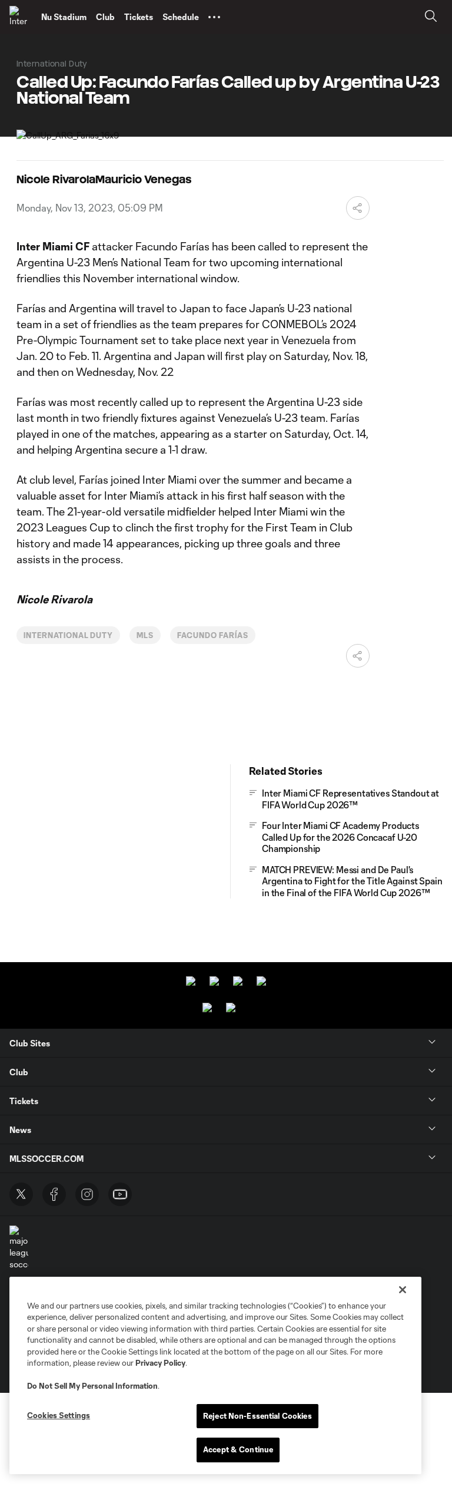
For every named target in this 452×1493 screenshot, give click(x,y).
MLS (145, 635)
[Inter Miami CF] (20, 17)
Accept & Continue (238, 1449)
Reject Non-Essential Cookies (257, 1416)
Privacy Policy (160, 1363)
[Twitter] (21, 1194)
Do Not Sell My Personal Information (92, 1385)
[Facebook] (54, 1194)
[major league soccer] (18, 1248)
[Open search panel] (431, 17)
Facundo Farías (212, 635)
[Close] (403, 1290)
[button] (214, 17)
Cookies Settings (58, 1415)
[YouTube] (120, 1194)
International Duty (68, 635)
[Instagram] (87, 1194)
